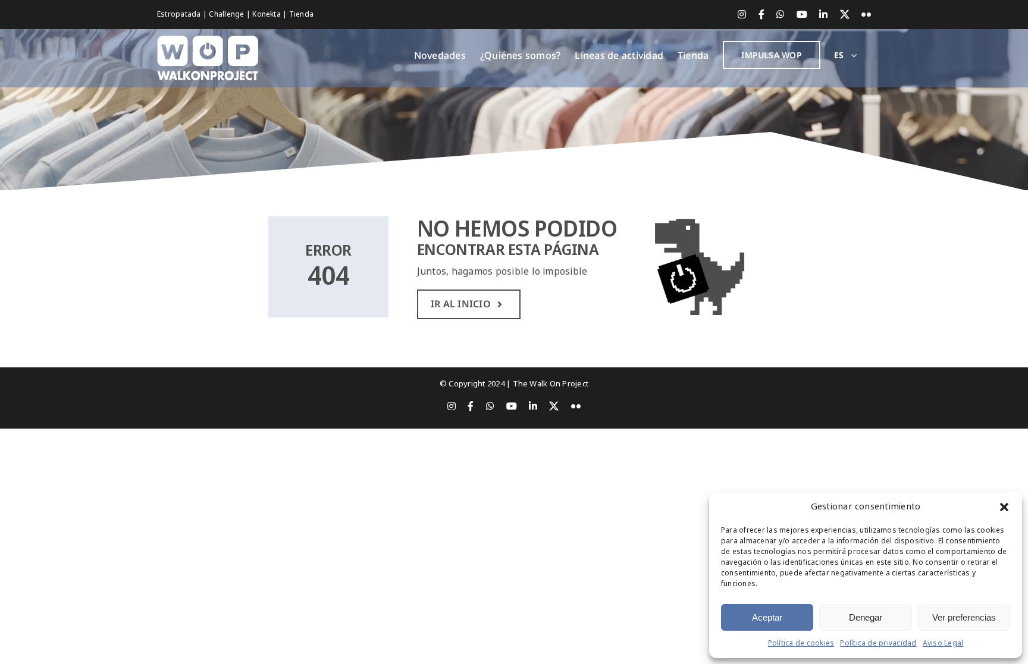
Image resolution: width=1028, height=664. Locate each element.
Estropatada (180, 14)
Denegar (865, 617)
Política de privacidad (878, 643)
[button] (1004, 507)
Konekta (267, 14)
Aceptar (767, 617)
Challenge (227, 14)
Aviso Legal (943, 643)
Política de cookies (801, 643)
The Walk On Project (551, 383)
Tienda (301, 14)
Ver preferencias (964, 617)
